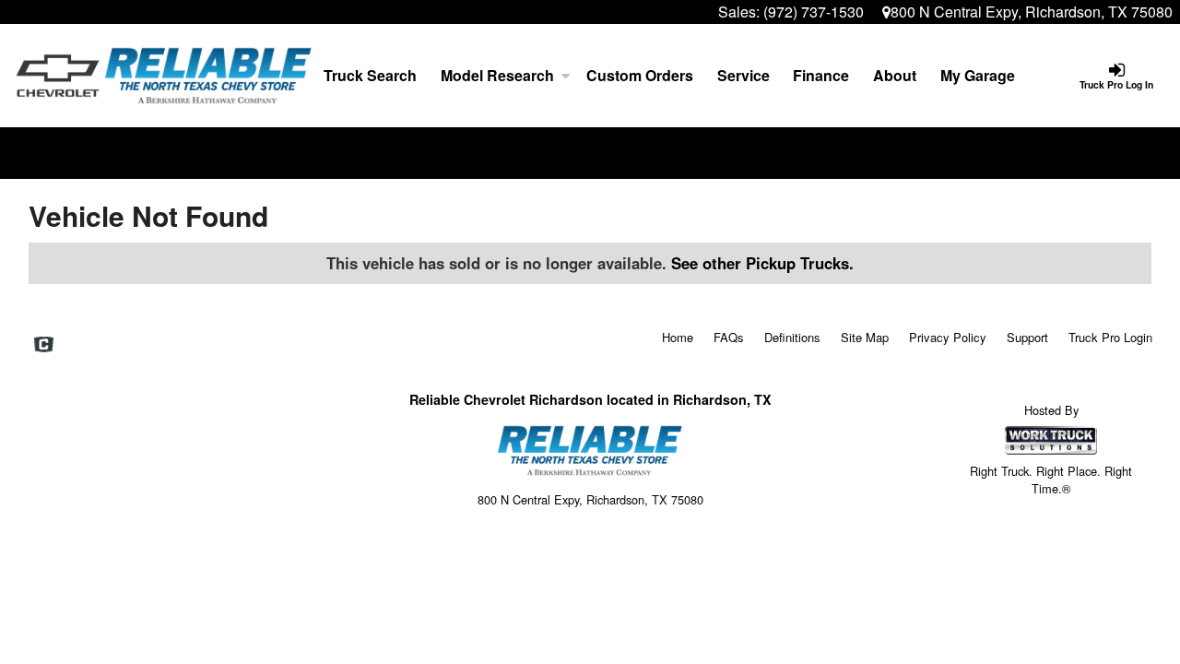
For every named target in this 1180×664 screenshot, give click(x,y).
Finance (821, 75)
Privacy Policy (947, 337)
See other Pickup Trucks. (762, 263)
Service (743, 75)
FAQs (729, 337)
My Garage (977, 75)
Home (677, 337)
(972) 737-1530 (813, 11)
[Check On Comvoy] (44, 345)
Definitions (792, 337)
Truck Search (370, 75)
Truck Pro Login (1110, 337)
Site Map (865, 337)
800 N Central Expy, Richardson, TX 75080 (1032, 11)
